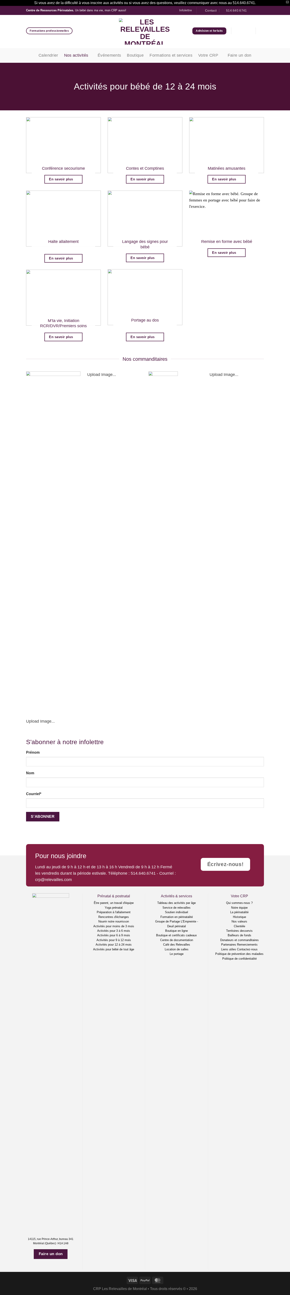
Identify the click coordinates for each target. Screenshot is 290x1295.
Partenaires (228, 944)
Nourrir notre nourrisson (113, 921)
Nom (30, 773)
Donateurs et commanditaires (239, 940)
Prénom (33, 752)
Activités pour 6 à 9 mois (113, 935)
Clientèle (239, 926)
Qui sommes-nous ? (239, 903)
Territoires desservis (239, 930)
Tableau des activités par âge (176, 903)
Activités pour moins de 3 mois (113, 926)
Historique (239, 917)
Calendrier (48, 55)
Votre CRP (208, 55)
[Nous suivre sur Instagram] (256, 10)
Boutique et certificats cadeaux (176, 935)
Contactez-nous (247, 949)
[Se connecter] (238, 31)
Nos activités (76, 55)
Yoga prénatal (114, 907)
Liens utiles (228, 949)
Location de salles (176, 949)
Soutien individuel (176, 912)
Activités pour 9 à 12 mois (114, 940)
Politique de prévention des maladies (239, 954)
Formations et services (171, 55)
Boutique (135, 55)
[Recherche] (262, 31)
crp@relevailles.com (53, 879)
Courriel (33, 794)
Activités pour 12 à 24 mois (114, 944)
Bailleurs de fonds (239, 935)
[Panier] (248, 31)
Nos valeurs (239, 921)
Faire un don (239, 55)
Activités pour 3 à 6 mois (113, 930)
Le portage (177, 954)
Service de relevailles (176, 907)
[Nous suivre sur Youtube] (261, 10)
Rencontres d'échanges (113, 917)
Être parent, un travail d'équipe (114, 903)
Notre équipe (239, 907)
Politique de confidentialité (239, 958)
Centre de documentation (176, 940)
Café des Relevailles (176, 944)
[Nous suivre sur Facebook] (252, 10)
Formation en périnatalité (176, 917)
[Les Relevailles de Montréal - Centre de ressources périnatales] (145, 31)
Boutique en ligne (176, 930)
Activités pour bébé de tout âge (113, 949)
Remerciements (247, 944)
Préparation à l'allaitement (113, 912)
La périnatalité (239, 912)
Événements (109, 55)
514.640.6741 (143, 873)
